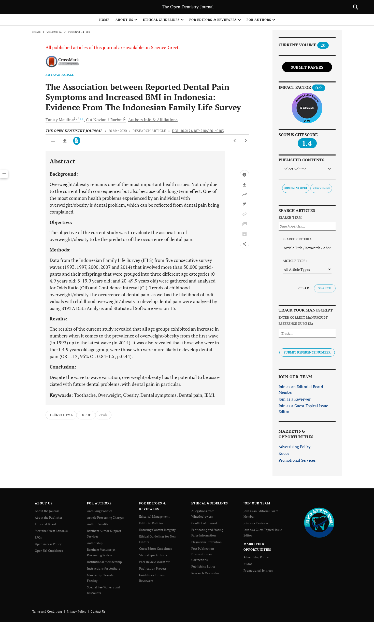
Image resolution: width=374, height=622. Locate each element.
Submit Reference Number (307, 352)
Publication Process (152, 568)
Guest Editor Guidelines (155, 548)
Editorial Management (154, 516)
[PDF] (76, 141)
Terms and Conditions (47, 611)
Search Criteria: (298, 239)
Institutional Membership (104, 562)
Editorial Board (45, 524)
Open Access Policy (48, 544)
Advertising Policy (295, 446)
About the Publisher (48, 517)
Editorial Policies (151, 523)
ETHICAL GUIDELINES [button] (161, 20)
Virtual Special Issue (153, 555)
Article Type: (295, 261)
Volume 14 (54, 32)
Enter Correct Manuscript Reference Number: (303, 321)
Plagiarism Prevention (206, 542)
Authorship (95, 543)
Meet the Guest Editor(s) (51, 531)
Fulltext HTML (61, 415)
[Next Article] (245, 141)
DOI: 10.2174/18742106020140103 (198, 131)
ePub (103, 415)
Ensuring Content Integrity (157, 530)
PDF (87, 415)
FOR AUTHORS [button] (259, 20)
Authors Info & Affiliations (153, 119)
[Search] (356, 7)
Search (324, 288)
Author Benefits (97, 524)
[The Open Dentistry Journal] (319, 522)
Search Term (290, 217)
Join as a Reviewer (295, 399)
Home (104, 20)
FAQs (38, 537)
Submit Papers (307, 67)
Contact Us (98, 611)
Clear (303, 288)
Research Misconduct (206, 573)
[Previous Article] (235, 141)
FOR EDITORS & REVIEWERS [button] (213, 20)
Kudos (284, 453)
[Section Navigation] (4, 174)
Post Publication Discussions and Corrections (202, 554)
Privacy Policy (76, 611)
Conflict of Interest (204, 523)
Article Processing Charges (105, 517)
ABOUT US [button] (124, 20)
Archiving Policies (99, 511)
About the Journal (47, 511)
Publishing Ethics (203, 566)
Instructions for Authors (103, 568)
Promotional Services (297, 460)
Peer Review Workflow (154, 562)
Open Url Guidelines (49, 551)
